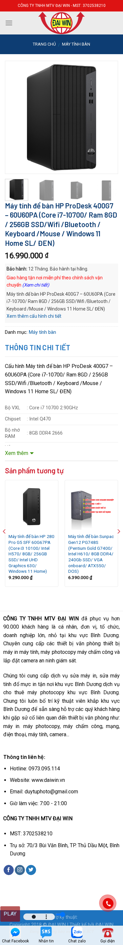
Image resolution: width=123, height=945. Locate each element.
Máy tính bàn (76, 44)
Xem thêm (16, 453)
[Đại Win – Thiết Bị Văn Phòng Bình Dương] (62, 22)
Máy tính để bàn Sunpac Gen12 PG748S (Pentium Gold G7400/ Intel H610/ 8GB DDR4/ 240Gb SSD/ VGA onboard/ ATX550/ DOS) (91, 554)
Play (10, 914)
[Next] (107, 108)
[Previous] (15, 108)
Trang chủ (44, 44)
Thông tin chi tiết (38, 347)
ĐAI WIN (104, 925)
